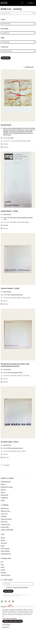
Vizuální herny (4, 497)
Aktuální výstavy (5, 508)
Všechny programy (5, 575)
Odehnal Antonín (25, 297)
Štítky (3, 38)
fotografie (19, 375)
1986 (8, 217)
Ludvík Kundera (20, 131)
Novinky (3, 537)
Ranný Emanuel (27, 141)
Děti (2, 561)
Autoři (3, 19)
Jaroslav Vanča (28, 130)
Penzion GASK (5, 527)
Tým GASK (4, 543)
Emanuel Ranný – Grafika (9, 211)
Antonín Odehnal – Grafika (10, 288)
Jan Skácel (21, 130)
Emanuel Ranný (6, 125)
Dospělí (3, 569)
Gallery (12, 138)
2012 (8, 138)
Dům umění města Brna (16, 294)
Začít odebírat (8, 591)
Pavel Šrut (5, 133)
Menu (31, 3)
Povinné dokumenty (6, 553)
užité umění (26, 375)
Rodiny (2, 567)
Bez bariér (3, 572)
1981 (8, 372)
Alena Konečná (7, 128)
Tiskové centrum (5, 551)
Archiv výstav (4, 513)
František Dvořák (13, 130)
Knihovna (3, 489)
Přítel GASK (4, 521)
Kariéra (3, 545)
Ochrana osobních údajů (7, 529)
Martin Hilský (28, 131)
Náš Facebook (2, 601)
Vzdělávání (3, 516)
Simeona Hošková (28, 133)
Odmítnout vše (5, 627)
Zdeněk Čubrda (7, 134)
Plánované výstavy (5, 511)
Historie (3, 540)
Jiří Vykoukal (12, 131)
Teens (2, 564)
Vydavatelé (4, 47)
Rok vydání (4, 29)
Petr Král (11, 133)
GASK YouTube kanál (9, 601)
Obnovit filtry (5, 58)
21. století (12, 141)
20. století (6, 141)
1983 (8, 294)
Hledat (22, 2)
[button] (18, 23)
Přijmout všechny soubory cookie (13, 621)
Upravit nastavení (6, 624)
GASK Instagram (5, 601)
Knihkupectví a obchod (7, 487)
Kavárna (3, 492)
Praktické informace (6, 481)
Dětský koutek (4, 495)
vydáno (5, 138)
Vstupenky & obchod (6, 519)
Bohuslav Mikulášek (17, 128)
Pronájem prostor (5, 524)
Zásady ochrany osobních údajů (9, 618)
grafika (19, 222)
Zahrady (3, 500)
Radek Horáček (18, 133)
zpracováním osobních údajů (20, 587)
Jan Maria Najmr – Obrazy (10, 442)
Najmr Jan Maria (21, 451)
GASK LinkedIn (13, 601)
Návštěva (3, 484)
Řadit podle (29, 67)
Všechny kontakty (5, 548)
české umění (19, 141)
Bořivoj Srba (26, 128)
